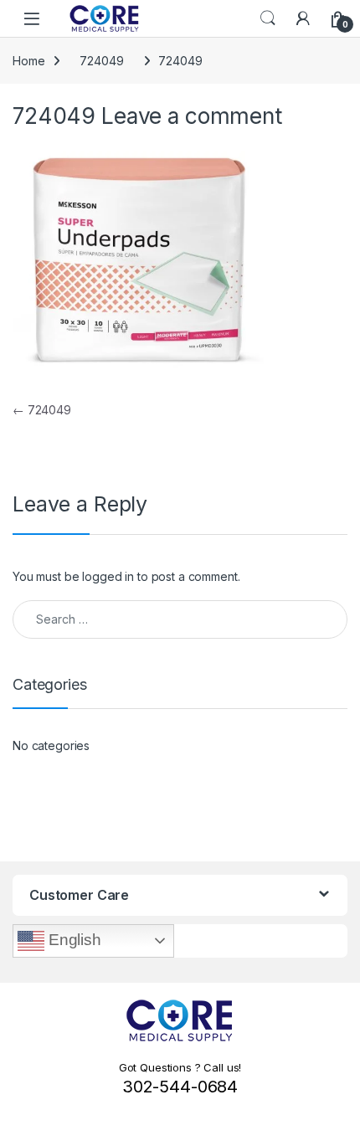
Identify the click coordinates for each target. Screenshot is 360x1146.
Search (268, 18)
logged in (108, 576)
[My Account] (303, 18)
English (72, 939)
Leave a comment (191, 115)
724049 (101, 61)
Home (28, 61)
